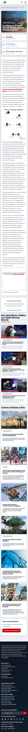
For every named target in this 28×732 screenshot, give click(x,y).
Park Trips (3, 7)
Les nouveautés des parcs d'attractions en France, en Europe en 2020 (12, 572)
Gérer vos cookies (18, 274)
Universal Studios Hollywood (9, 690)
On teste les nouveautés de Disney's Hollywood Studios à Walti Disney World (13, 343)
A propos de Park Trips (7, 698)
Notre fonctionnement (7, 696)
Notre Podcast (5, 672)
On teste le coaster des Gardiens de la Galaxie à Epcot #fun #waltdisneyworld (13, 397)
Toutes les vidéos (6, 322)
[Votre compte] (25, 2)
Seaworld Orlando (6, 688)
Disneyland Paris (7, 431)
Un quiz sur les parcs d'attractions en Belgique (11, 505)
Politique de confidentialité (8, 704)
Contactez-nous (5, 701)
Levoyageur (4, 676)
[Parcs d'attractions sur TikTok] (20, 719)
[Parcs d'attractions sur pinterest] (23, 719)
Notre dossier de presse (8, 699)
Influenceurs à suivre (7, 724)
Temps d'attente (6, 665)
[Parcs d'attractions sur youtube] (5, 719)
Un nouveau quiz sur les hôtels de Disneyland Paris (13, 435)
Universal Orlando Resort (8, 687)
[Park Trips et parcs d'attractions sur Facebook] (2, 719)
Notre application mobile (8, 667)
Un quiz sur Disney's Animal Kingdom (12, 540)
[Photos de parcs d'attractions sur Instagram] (8, 719)
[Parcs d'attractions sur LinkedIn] (11, 719)
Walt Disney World (10, 7)
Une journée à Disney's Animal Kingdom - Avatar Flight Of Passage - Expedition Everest (13, 370)
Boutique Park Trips (6, 670)
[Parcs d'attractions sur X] (17, 719)
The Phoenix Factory (7, 678)
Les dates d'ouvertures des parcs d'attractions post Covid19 (12, 605)
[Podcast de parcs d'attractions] (14, 719)
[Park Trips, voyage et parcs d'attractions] (4, 2)
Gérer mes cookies (6, 703)
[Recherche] (21, 2)
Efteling (5, 467)
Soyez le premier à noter (14, 310)
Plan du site (4, 668)
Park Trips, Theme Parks (8, 728)
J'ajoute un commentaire (11, 630)
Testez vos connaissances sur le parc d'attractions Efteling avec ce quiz (14, 471)
